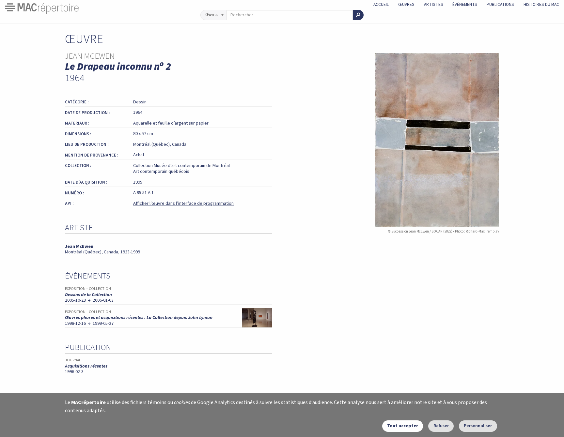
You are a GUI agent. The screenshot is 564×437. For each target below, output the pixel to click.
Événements (464, 4)
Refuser (441, 425)
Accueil (381, 4)
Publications (500, 4)
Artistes (433, 4)
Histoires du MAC (541, 4)
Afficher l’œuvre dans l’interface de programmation (183, 203)
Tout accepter (402, 425)
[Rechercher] (358, 15)
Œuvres (406, 4)
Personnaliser (478, 425)
